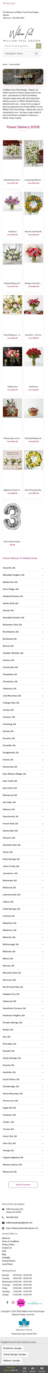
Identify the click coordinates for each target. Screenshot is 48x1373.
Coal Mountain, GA (12, 695)
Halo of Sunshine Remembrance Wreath (33, 490)
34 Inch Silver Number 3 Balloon (12, 542)
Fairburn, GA (9, 809)
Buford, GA (8, 646)
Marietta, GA (9, 937)
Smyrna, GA (8, 1065)
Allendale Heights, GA (13, 575)
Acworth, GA (9, 568)
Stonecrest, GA (10, 1100)
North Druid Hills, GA (13, 987)
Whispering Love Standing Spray (12, 438)
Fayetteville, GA (10, 816)
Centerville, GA (10, 667)
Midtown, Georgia (11, 1360)
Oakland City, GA (11, 994)
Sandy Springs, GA (12, 1058)
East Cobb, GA (10, 781)
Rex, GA (6, 1036)
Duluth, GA (8, 759)
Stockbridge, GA (11, 1086)
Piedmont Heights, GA (14, 1015)
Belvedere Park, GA (12, 624)
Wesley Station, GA (12, 1164)
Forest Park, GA (10, 823)
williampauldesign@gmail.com (19, 1223)
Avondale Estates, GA (13, 617)
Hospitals (6, 1257)
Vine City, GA (9, 1143)
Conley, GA (8, 710)
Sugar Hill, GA (9, 1107)
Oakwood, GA (9, 1001)
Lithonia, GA (9, 916)
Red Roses (33, 387)
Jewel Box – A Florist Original (33, 335)
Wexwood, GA (10, 1171)
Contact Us (7, 1248)
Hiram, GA (8, 852)
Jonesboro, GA (10, 873)
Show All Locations (23, 1185)
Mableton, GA (9, 930)
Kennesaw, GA (10, 880)
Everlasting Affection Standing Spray (33, 180)
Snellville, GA (9, 1072)
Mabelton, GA (9, 923)
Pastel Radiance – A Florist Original (12, 335)
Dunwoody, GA (10, 766)
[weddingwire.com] (34, 1303)
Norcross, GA (9, 980)
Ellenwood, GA (10, 795)
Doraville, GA (9, 745)
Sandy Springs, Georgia (14, 1354)
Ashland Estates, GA (13, 596)
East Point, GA (10, 788)
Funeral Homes (8, 1261)
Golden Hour (12, 387)
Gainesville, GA (10, 830)
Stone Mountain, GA (13, 1093)
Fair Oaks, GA (9, 802)
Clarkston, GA (9, 688)
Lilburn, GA (8, 901)
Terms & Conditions (10, 1241)
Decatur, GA (9, 738)
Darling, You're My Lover (33, 283)
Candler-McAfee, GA (13, 653)
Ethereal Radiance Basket (33, 438)
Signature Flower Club (12, 490)
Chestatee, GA (10, 681)
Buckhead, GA (10, 639)
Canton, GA (8, 660)
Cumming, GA (9, 724)
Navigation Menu (14, 53)
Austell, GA (8, 610)
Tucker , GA (8, 1122)
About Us (6, 1238)
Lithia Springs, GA (11, 909)
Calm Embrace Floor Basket (12, 180)
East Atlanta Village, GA (14, 774)
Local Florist (7, 1264)
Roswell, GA (8, 1051)
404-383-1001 (18, 18)
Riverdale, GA (9, 1044)
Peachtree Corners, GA (14, 1008)
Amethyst (12, 232)
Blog (4, 1254)
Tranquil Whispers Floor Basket (12, 283)
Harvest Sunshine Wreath (33, 232)
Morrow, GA (8, 965)
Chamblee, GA (10, 674)
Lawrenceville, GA (11, 894)
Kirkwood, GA (9, 887)
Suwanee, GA (9, 1115)
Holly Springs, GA (11, 859)
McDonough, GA (11, 944)
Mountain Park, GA (12, 973)
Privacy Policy (8, 1244)
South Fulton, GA (11, 1079)
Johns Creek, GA (11, 866)
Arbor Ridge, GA (11, 589)
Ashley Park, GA (10, 603)
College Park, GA (11, 703)
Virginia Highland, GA (13, 1157)
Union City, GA (10, 1136)
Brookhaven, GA (11, 631)
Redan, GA (8, 1029)
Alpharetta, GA (10, 582)
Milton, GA (8, 958)
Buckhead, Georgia (12, 1348)
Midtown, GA (9, 951)
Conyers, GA (9, 717)
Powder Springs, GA (12, 1022)
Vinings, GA (8, 1150)
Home (5, 65)
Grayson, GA (9, 838)
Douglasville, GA (11, 752)
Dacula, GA (8, 731)
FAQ (4, 1251)
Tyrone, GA (8, 1129)
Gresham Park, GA (12, 845)
